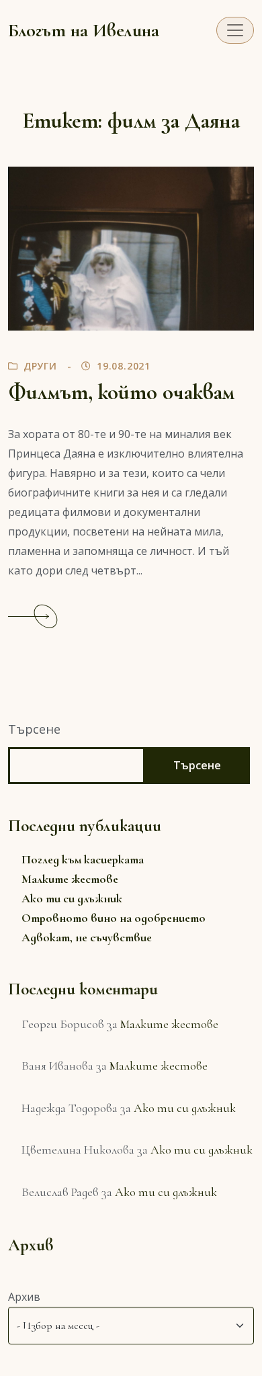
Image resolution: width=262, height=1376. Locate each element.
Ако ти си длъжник (71, 898)
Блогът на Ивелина (83, 30)
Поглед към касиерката (82, 859)
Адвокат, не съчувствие (86, 937)
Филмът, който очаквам (121, 392)
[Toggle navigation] (235, 30)
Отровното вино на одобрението (113, 917)
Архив (24, 1296)
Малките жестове (69, 878)
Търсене (34, 729)
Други (40, 365)
